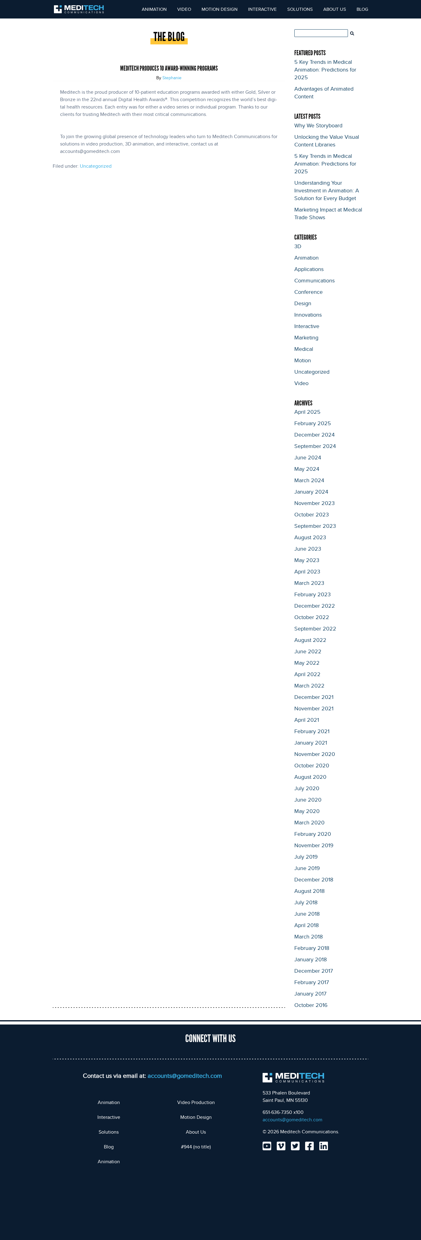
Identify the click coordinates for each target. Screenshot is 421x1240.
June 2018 (307, 913)
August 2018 (309, 891)
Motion (302, 360)
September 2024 (315, 446)
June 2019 (307, 868)
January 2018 (310, 959)
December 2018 (313, 879)
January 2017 (310, 993)
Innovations (308, 314)
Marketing (306, 337)
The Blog (169, 36)
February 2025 (312, 423)
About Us (334, 9)
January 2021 (310, 742)
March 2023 (309, 583)
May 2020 (307, 811)
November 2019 (313, 845)
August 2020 (310, 777)
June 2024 (307, 457)
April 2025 (307, 412)
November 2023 (314, 503)
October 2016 (311, 1005)
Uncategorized (96, 166)
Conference (308, 292)
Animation (154, 9)
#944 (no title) (196, 1146)
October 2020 (311, 765)
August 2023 (310, 537)
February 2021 (311, 731)
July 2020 (306, 788)
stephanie (172, 77)
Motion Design (220, 9)
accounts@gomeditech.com (185, 1075)
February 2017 (311, 982)
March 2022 (309, 685)
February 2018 (311, 948)
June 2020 (307, 799)
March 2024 (309, 480)
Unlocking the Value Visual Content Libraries (326, 140)
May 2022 (307, 663)
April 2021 (306, 720)
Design (302, 303)
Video (184, 9)
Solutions (300, 9)
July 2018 (305, 902)
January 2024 (311, 491)
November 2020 (314, 754)
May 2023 (306, 560)
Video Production (196, 1102)
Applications (309, 269)
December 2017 (313, 971)
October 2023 (311, 514)
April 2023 (307, 571)
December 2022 (314, 606)
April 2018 (306, 925)
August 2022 (310, 640)
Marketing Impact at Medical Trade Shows (328, 213)
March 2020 (309, 822)
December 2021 (313, 697)
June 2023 (307, 548)
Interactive (262, 9)
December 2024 (314, 434)
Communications (314, 280)
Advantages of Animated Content (324, 92)
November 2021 (313, 708)
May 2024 (306, 469)
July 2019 (306, 856)
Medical (303, 349)
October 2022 (311, 617)
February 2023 (312, 594)
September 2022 (315, 628)
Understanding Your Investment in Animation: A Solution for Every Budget (326, 190)
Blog (362, 9)
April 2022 (307, 674)
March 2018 (308, 936)
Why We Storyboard (318, 125)
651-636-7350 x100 (283, 1112)
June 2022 (307, 651)
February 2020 (312, 834)
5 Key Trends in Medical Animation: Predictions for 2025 (325, 69)
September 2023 (315, 526)
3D (297, 246)
